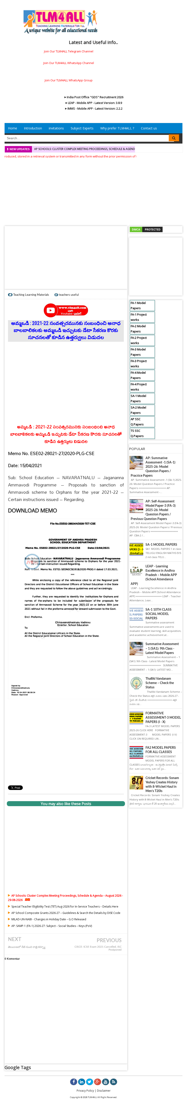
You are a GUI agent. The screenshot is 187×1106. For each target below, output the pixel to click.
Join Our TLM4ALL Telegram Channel (68, 51)
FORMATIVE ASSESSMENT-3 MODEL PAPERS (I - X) (163, 718)
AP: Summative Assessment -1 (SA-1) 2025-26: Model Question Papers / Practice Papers (153, 467)
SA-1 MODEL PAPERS (161, 544)
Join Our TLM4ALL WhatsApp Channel (68, 63)
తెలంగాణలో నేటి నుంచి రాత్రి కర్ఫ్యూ (26, 947)
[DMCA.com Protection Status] (146, 229)
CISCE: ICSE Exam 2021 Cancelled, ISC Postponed (98, 948)
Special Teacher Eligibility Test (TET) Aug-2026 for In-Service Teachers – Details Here (64, 906)
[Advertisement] (93, 191)
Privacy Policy (85, 1091)
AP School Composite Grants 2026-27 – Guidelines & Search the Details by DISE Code (65, 913)
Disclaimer (104, 1091)
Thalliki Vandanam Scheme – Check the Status (159, 683)
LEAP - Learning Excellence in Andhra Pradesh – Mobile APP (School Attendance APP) (154, 575)
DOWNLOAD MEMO (32, 510)
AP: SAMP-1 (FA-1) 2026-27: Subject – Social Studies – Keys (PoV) (51, 926)
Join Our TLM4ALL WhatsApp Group (69, 80)
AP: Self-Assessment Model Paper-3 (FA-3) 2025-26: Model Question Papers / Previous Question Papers (153, 510)
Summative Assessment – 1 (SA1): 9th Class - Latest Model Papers (162, 648)
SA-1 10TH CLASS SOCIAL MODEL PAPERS (158, 614)
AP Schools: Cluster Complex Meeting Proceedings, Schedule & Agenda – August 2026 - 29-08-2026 (104, 149)
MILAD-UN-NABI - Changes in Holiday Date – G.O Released (48, 919)
